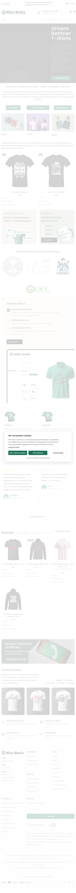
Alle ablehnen (38, 453)
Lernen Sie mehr (13, 447)
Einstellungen (58, 453)
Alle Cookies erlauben (18, 453)
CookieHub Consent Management (41, 458)
